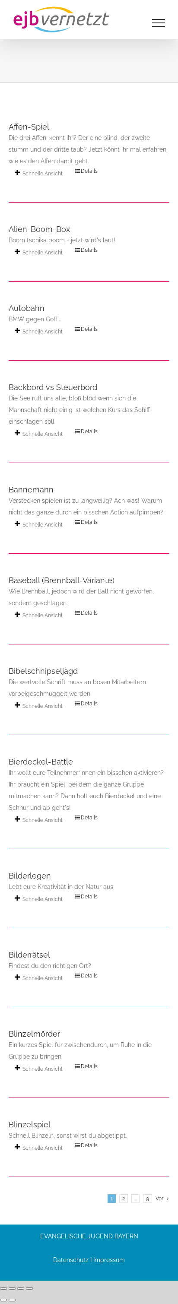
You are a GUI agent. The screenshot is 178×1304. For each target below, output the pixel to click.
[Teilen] (20, 1288)
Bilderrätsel (29, 954)
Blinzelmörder (34, 1033)
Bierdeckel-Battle (41, 761)
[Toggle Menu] (159, 23)
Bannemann (31, 489)
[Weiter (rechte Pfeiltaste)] (12, 1300)
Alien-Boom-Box (39, 229)
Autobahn (26, 308)
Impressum (109, 1259)
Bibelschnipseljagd (43, 671)
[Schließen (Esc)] (29, 1288)
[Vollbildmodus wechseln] (12, 1288)
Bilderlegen (30, 875)
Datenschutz (71, 1259)
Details (89, 171)
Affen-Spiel (29, 126)
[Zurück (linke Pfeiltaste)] (3, 1300)
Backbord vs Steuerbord (53, 387)
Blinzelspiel (30, 1124)
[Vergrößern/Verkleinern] (3, 1288)
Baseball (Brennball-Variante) (61, 580)
